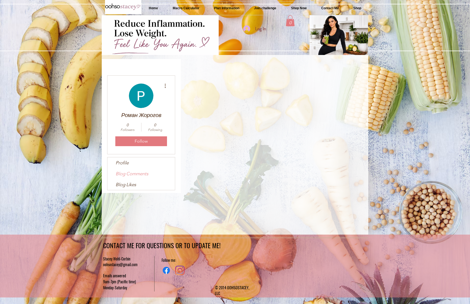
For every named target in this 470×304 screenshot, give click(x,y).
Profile (122, 162)
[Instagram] (180, 270)
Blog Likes (126, 184)
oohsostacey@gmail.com (120, 264)
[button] (290, 20)
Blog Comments (132, 173)
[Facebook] (166, 270)
